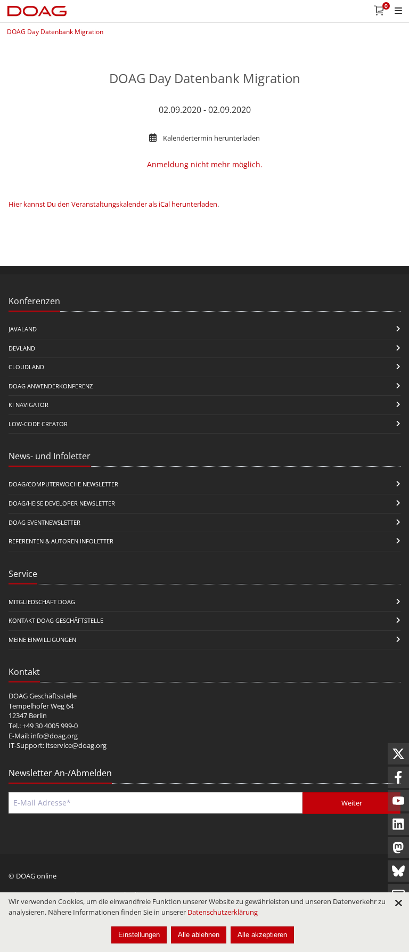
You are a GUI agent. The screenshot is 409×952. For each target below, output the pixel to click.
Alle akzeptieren (262, 935)
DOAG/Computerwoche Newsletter (63, 484)
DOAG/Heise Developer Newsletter (62, 503)
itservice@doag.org (76, 745)
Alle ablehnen (198, 935)
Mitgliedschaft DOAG (42, 602)
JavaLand (23, 329)
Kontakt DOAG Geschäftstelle (56, 620)
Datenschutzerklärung (222, 912)
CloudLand (26, 367)
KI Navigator (28, 405)
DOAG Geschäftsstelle (43, 696)
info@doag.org (54, 736)
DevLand (22, 348)
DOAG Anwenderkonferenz (51, 386)
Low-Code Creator (38, 424)
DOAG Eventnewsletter (44, 522)
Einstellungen (139, 935)
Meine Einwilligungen (42, 640)
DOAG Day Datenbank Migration (55, 31)
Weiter (351, 803)
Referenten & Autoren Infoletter (61, 541)
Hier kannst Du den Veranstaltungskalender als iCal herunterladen (113, 204)
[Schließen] (398, 903)
